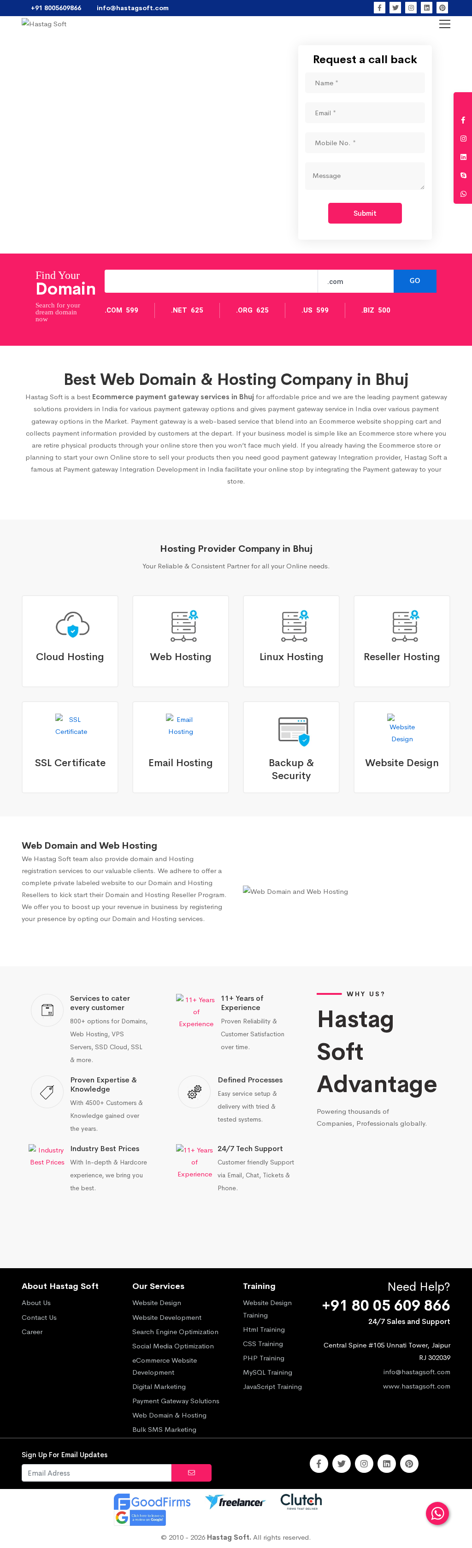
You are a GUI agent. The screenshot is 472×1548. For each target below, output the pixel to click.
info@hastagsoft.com (417, 1371)
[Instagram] (411, 7)
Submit (365, 213)
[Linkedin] (426, 7)
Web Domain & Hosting (169, 1415)
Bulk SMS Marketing (164, 1429)
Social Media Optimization (173, 1345)
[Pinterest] (442, 7)
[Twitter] (395, 7)
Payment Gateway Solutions (175, 1400)
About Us (36, 1302)
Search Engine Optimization (175, 1331)
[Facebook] (379, 7)
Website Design (156, 1302)
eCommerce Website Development (164, 1366)
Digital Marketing (159, 1386)
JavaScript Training (272, 1386)
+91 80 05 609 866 (386, 1306)
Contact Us (39, 1317)
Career (32, 1331)
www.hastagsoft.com (416, 1386)
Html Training (264, 1329)
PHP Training (263, 1357)
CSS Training (263, 1343)
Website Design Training (267, 1308)
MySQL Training (267, 1372)
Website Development (166, 1317)
